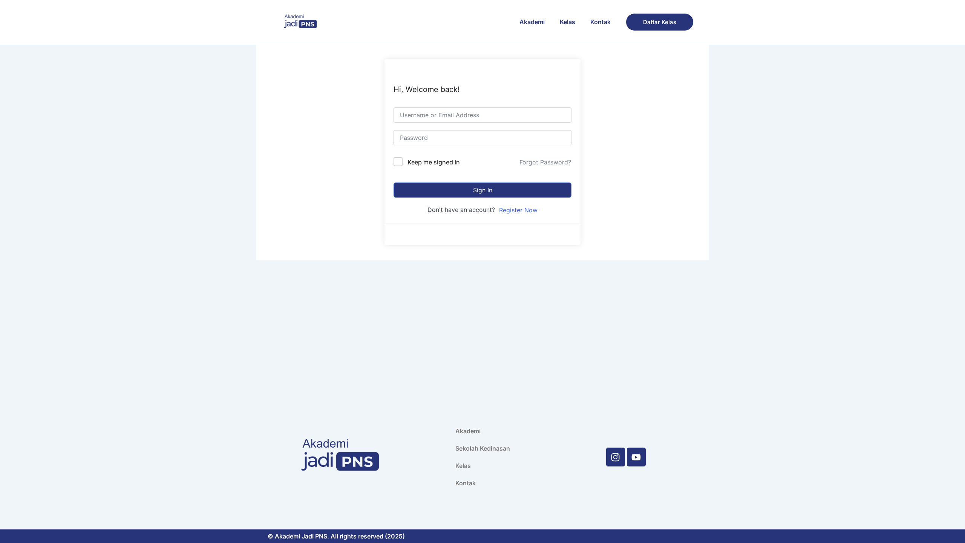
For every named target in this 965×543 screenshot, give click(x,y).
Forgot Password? (545, 162)
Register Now (518, 210)
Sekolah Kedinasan (482, 448)
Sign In (482, 190)
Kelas (567, 22)
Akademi (468, 431)
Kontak (600, 22)
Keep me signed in (433, 162)
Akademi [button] (532, 22)
